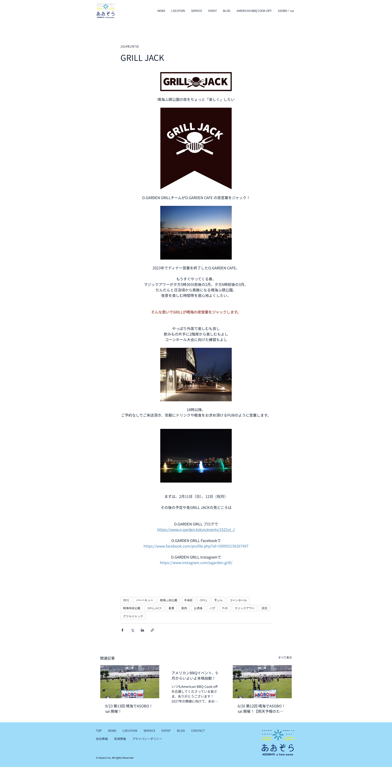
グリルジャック (133, 616)
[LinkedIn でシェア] (142, 630)
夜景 (171, 608)
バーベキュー (144, 600)
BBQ (126, 600)
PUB (225, 608)
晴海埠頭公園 (131, 608)
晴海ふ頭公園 (168, 600)
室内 (184, 608)
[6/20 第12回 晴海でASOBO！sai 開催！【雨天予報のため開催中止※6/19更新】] (262, 681)
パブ (212, 608)
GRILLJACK (154, 608)
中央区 (188, 600)
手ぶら (218, 600)
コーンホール (238, 600)
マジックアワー (245, 608)
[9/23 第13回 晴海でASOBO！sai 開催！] (129, 681)
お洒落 (198, 608)
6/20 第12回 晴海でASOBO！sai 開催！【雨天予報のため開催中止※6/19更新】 (261, 708)
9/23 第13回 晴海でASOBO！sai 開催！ (129, 708)
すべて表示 (285, 657)
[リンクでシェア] (152, 630)
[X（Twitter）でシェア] (132, 630)
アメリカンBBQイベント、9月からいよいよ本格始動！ (195, 675)
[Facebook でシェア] (122, 630)
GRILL (203, 600)
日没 (264, 608)
